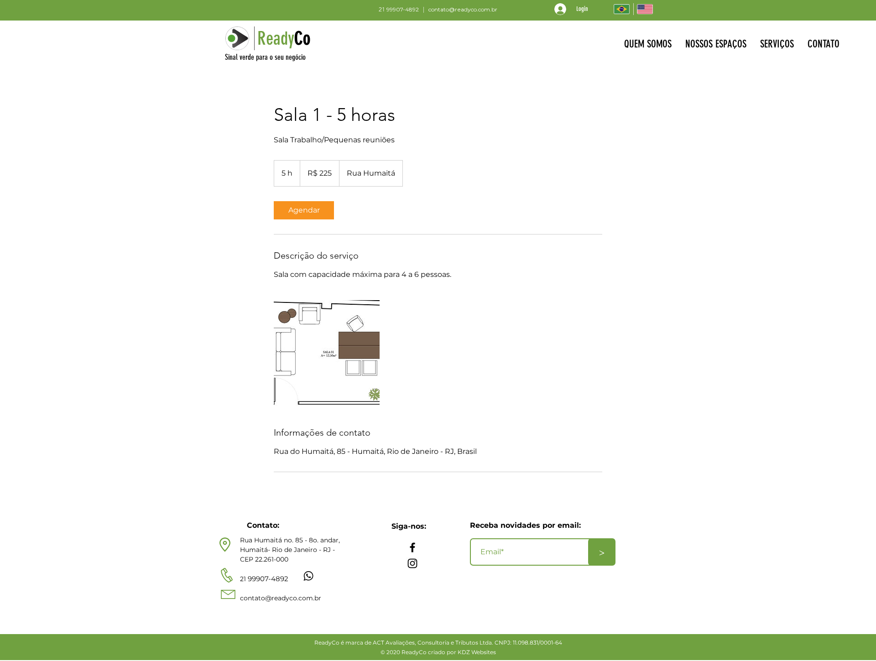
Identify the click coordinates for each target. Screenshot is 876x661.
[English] (645, 9)
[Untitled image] (327, 353)
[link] (304, 210)
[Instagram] (412, 563)
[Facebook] (412, 547)
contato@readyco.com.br (462, 9)
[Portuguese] (621, 9)
